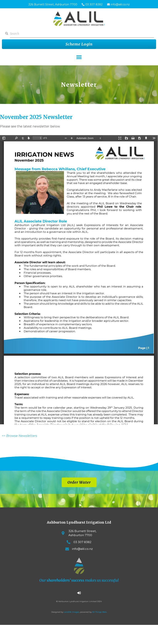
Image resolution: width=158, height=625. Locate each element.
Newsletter (79, 84)
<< (19, 436)
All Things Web (99, 612)
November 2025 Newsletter (36, 117)
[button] (79, 57)
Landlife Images (71, 612)
